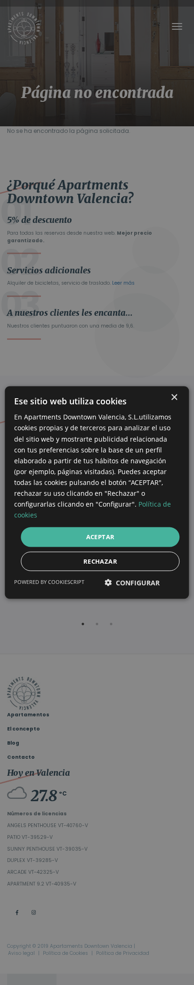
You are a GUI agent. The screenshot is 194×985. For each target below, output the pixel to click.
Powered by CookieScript (49, 581)
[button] (132, 582)
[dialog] (97, 492)
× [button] (174, 397)
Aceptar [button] (100, 537)
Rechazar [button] (100, 561)
